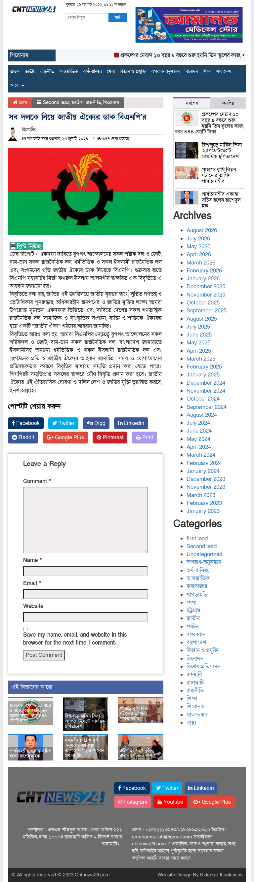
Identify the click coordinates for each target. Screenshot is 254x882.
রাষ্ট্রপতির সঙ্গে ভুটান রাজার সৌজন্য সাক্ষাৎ (138, 753)
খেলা (111, 71)
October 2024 (203, 399)
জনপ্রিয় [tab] (228, 103)
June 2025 (199, 334)
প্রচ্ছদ (15, 71)
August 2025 (202, 319)
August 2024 (202, 415)
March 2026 (201, 262)
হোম (22, 102)
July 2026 (198, 238)
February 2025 (204, 366)
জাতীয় (30, 71)
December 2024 (206, 383)
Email (32, 583)
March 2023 (201, 495)
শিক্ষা (207, 71)
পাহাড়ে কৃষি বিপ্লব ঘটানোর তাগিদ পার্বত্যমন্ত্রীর (134, 713)
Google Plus (69, 437)
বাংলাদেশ (196, 642)
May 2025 (198, 342)
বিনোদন (191, 71)
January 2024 (203, 471)
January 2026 (203, 278)
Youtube (172, 802)
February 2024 (204, 463)
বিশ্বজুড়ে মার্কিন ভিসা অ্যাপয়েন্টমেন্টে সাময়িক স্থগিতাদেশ (85, 721)
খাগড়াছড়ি (197, 594)
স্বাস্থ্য (191, 722)
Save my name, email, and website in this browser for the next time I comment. (75, 639)
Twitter (65, 423)
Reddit (25, 437)
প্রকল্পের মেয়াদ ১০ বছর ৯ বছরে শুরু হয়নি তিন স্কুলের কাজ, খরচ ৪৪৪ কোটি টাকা (30, 713)
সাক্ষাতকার (197, 715)
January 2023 (203, 511)
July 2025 (198, 327)
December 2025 (206, 286)
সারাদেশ (223, 71)
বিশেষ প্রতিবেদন (204, 666)
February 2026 (204, 270)
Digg (99, 423)
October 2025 (203, 302)
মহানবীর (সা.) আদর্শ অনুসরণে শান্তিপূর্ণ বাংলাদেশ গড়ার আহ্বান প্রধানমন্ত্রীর (84, 748)
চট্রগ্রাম (193, 610)
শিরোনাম (111, 102)
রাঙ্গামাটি (195, 683)
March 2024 (201, 455)
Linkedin (133, 423)
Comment (37, 481)
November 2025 (206, 295)
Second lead (56, 102)
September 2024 (207, 407)
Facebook (27, 423)
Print (147, 437)
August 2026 (202, 230)
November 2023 (206, 487)
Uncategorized (204, 554)
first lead (197, 538)
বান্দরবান (196, 634)
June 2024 (199, 431)
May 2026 (198, 246)
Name (32, 560)
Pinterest (112, 437)
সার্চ (117, 17)
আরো (15, 85)
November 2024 (206, 391)
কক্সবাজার (197, 586)
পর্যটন (193, 626)
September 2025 (207, 310)
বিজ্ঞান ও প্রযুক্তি (133, 71)
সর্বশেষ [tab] (192, 103)
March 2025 (201, 359)
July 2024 (198, 423)
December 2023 (206, 479)
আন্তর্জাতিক (68, 71)
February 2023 (204, 503)
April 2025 (199, 351)
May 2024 (198, 439)
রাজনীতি (47, 71)
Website (33, 606)
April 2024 (199, 447)
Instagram (135, 802)
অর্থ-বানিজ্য (92, 71)
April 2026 (199, 254)
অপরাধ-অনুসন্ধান (165, 71)
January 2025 (203, 374)
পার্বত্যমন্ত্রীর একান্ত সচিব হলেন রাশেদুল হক (30, 753)
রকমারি (194, 674)
